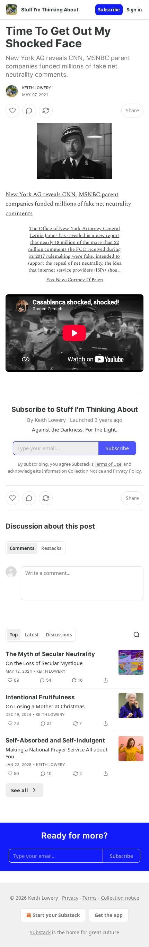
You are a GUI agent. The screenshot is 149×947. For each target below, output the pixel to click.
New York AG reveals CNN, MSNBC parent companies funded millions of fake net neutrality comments (68, 204)
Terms (89, 897)
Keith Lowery (36, 87)
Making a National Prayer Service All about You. (56, 753)
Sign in (134, 10)
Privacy (70, 897)
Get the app (109, 915)
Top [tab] (14, 635)
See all (19, 790)
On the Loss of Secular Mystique (44, 663)
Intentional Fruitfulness (40, 697)
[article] (74, 667)
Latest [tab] (32, 635)
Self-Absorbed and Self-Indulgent (55, 740)
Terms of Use (108, 464)
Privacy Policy (127, 471)
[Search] (136, 635)
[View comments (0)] (29, 110)
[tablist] (35, 548)
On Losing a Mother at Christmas (45, 706)
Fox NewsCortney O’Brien (74, 279)
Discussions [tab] (59, 635)
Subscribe (109, 10)
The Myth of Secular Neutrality (50, 654)
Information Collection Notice (72, 471)
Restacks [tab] (51, 548)
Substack (40, 932)
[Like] (12, 110)
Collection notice (120, 897)
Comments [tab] (22, 548)
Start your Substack (56, 915)
